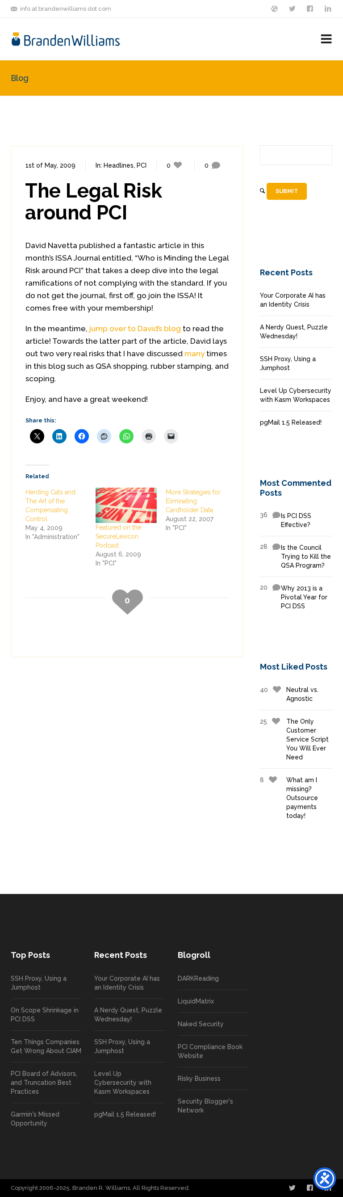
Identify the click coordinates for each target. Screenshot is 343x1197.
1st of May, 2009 (50, 165)
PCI (141, 165)
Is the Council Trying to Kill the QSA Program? (295, 556)
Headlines (119, 165)
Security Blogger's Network (205, 1106)
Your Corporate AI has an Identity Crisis (293, 300)
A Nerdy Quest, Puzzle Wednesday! (294, 332)
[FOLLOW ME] (293, 8)
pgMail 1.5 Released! (291, 422)
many (194, 353)
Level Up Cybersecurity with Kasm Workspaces (295, 395)
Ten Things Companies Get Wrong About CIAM (46, 1046)
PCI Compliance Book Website (210, 1051)
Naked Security (201, 1024)
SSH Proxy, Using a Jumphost (288, 363)
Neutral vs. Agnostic (289, 694)
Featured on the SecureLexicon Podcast (118, 536)
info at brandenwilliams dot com (65, 8)
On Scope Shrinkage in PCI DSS (45, 1015)
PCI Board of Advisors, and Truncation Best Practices (44, 1082)
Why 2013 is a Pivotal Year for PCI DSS (293, 597)
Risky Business (199, 1078)
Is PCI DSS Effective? (285, 519)
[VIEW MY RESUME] (329, 8)
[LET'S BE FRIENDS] (311, 8)
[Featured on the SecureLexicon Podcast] (126, 505)
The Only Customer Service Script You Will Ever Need (294, 739)
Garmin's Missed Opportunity (35, 1119)
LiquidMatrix (196, 1001)
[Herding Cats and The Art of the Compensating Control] (60, 514)
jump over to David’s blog (135, 328)
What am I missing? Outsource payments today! (289, 797)
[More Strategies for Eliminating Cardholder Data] (201, 510)
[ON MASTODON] (275, 8)
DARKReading (198, 978)
